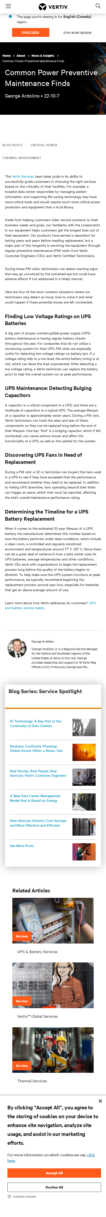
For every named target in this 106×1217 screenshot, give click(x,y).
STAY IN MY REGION (77, 32)
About (21, 56)
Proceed (30, 32)
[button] (53, 727)
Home (6, 56)
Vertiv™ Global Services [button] (37, 1016)
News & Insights (43, 56)
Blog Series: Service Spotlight (45, 691)
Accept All (54, 1173)
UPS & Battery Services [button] (37, 951)
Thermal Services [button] (32, 1080)
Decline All (54, 1187)
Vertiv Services (23, 176)
